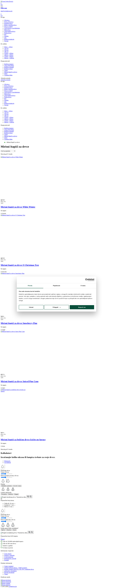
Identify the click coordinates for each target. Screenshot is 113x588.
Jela (5, 37)
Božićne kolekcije (9, 39)
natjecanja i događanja (10, 571)
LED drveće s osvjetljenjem (12, 28)
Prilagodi (55, 307)
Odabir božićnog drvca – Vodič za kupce (15, 567)
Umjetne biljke (8, 75)
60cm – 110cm (8, 47)
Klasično (9, 530)
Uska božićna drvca (9, 31)
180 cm (6, 51)
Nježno (3, 530)
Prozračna (4, 494)
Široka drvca (7, 33)
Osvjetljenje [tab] (7, 462)
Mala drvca (7, 30)
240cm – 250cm (8, 55)
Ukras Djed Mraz (9, 65)
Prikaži (3, 539)
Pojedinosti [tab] (56, 285)
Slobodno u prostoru (6, 486)
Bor (5, 34)
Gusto (14, 530)
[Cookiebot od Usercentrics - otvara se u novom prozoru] (86, 280)
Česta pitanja (7, 554)
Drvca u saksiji (8, 26)
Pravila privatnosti (9, 572)
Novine (6, 41)
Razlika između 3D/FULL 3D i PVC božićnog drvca (19, 569)
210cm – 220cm (8, 53)
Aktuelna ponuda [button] (5, 80)
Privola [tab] (30, 285)
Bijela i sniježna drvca (10, 25)
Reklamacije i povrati (10, 558)
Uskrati (31, 307)
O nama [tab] (83, 285)
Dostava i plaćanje (9, 555)
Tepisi (6, 70)
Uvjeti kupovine (8, 557)
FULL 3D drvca (8, 22)
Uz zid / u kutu (17, 486)
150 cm (6, 50)
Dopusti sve (82, 307)
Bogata (16, 494)
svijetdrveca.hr (13, 586)
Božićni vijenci (8, 69)
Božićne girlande (9, 67)
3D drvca (6, 20)
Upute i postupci (8, 566)
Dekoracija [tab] (7, 461)
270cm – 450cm (8, 56)
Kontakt (6, 560)
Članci (6, 574)
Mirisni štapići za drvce (10, 72)
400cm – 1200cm (9, 58)
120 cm (6, 48)
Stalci (5, 73)
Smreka (6, 36)
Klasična (10, 494)
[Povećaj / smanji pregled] (29, 496)
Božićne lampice (9, 64)
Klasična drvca (8, 23)
